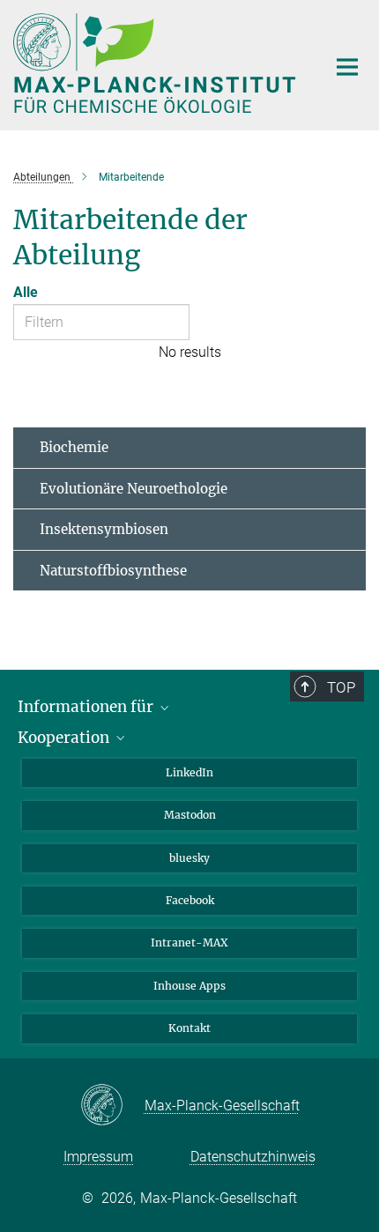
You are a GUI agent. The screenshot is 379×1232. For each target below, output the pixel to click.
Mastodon (190, 814)
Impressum (98, 1156)
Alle (25, 292)
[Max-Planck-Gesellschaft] (112, 1106)
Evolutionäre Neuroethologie (133, 488)
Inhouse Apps (189, 985)
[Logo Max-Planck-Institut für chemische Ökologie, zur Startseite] (156, 63)
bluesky (189, 858)
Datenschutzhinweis (253, 1156)
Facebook (190, 900)
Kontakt (189, 1028)
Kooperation (65, 737)
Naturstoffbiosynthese (113, 570)
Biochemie (74, 447)
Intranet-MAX (189, 942)
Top (341, 687)
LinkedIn (189, 772)
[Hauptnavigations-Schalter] (347, 67)
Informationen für (87, 707)
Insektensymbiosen (104, 529)
